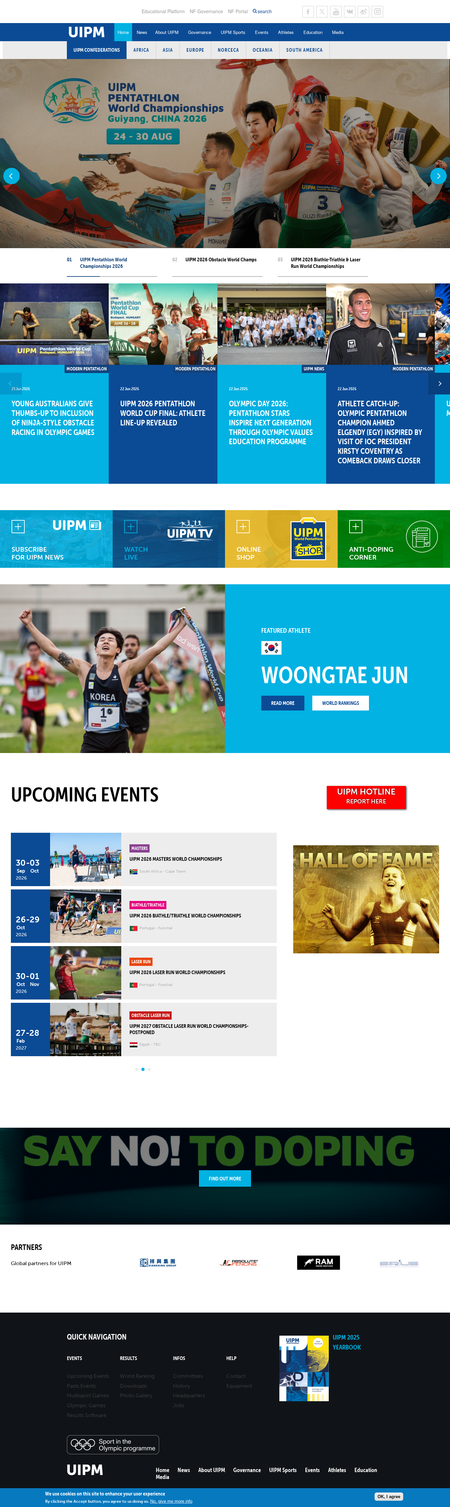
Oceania (263, 50)
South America (304, 50)
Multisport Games (88, 1395)
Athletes (286, 32)
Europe (195, 50)
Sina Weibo (363, 11)
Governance (199, 32)
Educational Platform (163, 11)
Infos (179, 1358)
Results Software (86, 1415)
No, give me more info (171, 1501)
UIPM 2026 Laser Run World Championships (177, 972)
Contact (235, 1376)
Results (128, 1358)
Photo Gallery (136, 1395)
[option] (54, 383)
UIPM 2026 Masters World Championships (175, 858)
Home (123, 32)
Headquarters (189, 1395)
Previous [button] (11, 383)
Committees (188, 1376)
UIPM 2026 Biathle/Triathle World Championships (185, 915)
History (181, 1386)
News (142, 32)
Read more (283, 703)
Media (338, 32)
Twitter (322, 11)
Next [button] (439, 383)
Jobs (178, 1405)
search (265, 11)
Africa (141, 50)
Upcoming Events (88, 1376)
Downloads (133, 1386)
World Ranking (137, 1376)
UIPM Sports (233, 32)
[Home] (85, 1474)
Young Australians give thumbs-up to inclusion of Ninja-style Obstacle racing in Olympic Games (53, 418)
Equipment (239, 1386)
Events (261, 32)
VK (349, 11)
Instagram (377, 11)
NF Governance (206, 11)
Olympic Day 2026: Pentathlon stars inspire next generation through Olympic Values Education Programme (271, 422)
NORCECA (228, 50)
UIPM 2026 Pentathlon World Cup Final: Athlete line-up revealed (163, 413)
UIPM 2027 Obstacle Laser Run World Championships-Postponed (188, 1029)
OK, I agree (389, 1496)
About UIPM (167, 32)
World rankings (340, 703)
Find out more (225, 1178)
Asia (168, 50)
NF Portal (238, 11)
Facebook (308, 11)
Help (231, 1358)
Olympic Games (86, 1405)
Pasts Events (81, 1386)
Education (313, 32)
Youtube (336, 11)
